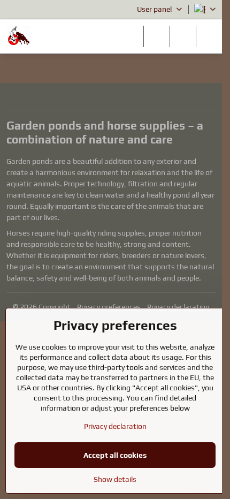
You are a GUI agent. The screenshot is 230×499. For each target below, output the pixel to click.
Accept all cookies (115, 455)
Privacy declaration (178, 307)
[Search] (157, 36)
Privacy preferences (109, 307)
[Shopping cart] (183, 36)
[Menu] (209, 36)
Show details (115, 479)
